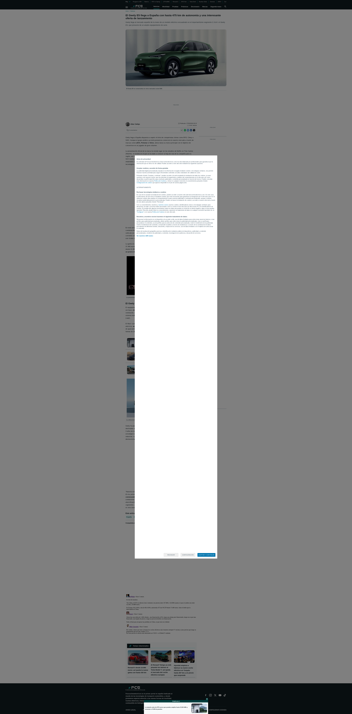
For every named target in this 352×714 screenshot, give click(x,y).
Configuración (188, 555)
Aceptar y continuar (206, 555)
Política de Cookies (160, 181)
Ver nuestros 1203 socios (145, 236)
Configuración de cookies (144, 182)
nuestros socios (163, 205)
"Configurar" (140, 212)
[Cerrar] (207, 699)
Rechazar (171, 555)
